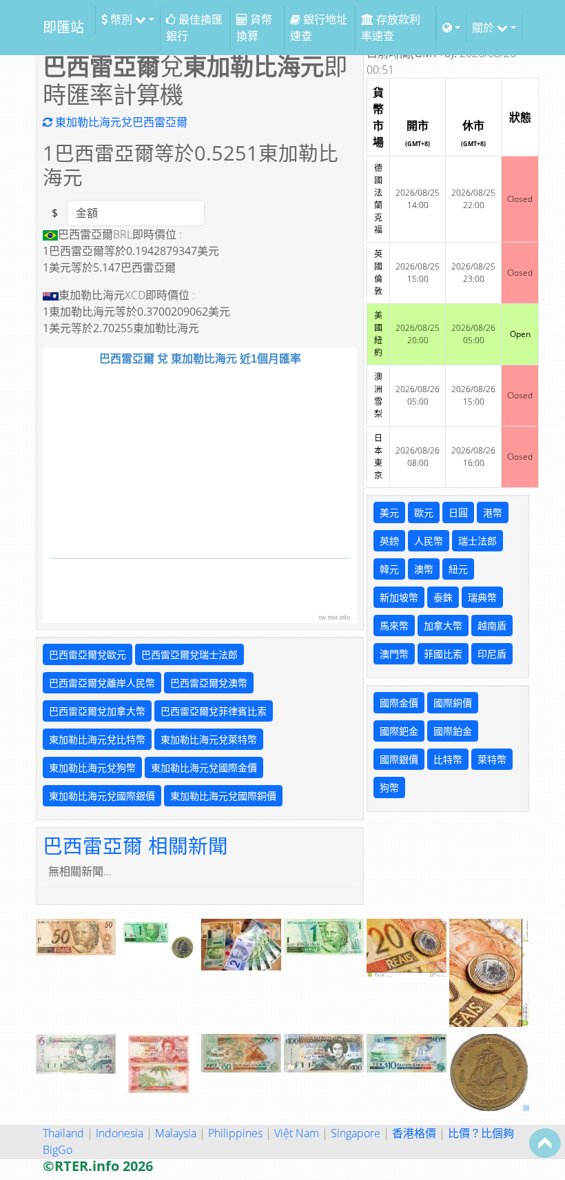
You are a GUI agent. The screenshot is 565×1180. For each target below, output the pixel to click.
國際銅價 (452, 702)
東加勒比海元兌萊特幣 (209, 739)
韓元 (389, 569)
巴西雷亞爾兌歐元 (87, 654)
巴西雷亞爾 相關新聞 (135, 845)
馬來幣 (394, 625)
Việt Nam (296, 1133)
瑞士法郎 (477, 540)
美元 (389, 512)
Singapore (355, 1133)
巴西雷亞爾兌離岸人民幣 (102, 682)
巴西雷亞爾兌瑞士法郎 (189, 654)
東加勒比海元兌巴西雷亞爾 (119, 122)
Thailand (63, 1133)
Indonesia (119, 1133)
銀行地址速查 (318, 27)
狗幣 (389, 787)
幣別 (121, 19)
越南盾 (491, 625)
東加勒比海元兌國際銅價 (223, 795)
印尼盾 (491, 653)
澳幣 (423, 569)
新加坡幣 (399, 597)
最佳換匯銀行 (194, 27)
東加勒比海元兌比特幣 (97, 739)
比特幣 (447, 759)
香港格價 (414, 1133)
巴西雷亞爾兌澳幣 (208, 682)
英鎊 (389, 540)
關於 (484, 27)
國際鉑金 (452, 731)
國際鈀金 (399, 731)
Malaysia (175, 1133)
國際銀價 (399, 759)
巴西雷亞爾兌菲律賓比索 (214, 711)
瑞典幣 (482, 597)
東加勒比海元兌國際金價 (204, 767)
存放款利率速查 (390, 27)
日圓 (458, 512)
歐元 (423, 512)
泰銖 (443, 597)
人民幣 (428, 540)
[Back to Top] (545, 1142)
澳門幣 (394, 653)
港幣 (492, 512)
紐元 (458, 569)
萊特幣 (491, 759)
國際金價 (399, 702)
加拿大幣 (443, 625)
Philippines (235, 1133)
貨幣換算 (254, 27)
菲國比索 (443, 653)
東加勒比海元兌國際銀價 (102, 795)
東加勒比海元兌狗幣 (92, 767)
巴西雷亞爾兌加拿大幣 (97, 711)
